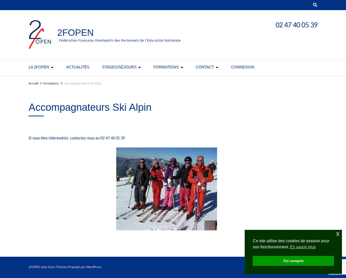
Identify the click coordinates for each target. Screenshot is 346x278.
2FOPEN (75, 32)
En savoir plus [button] (303, 247)
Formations (166, 67)
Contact (205, 67)
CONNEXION (242, 67)
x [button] (337, 233)
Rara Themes (57, 267)
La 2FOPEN (39, 67)
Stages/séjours (119, 67)
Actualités (77, 67)
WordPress (93, 267)
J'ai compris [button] (293, 261)
